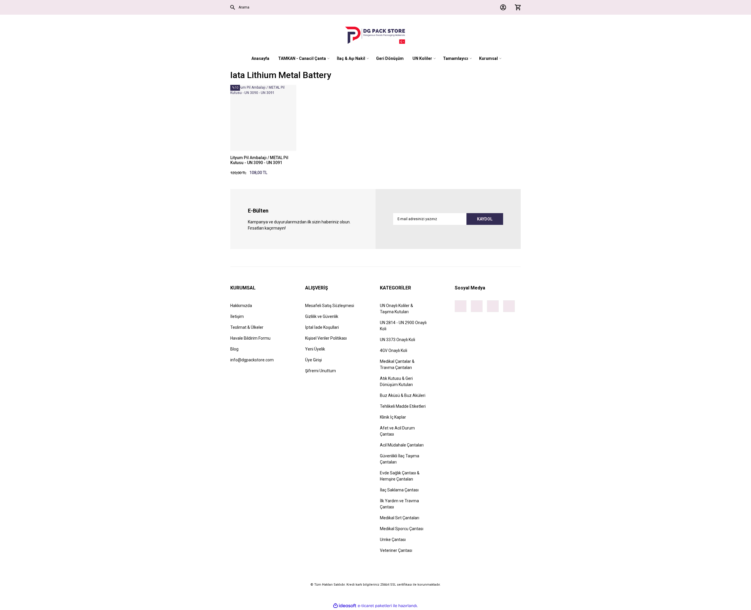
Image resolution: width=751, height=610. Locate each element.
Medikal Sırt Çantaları (399, 517)
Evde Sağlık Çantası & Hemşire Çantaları (400, 476)
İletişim (237, 316)
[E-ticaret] (375, 605)
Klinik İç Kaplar (393, 417)
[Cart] (516, 7)
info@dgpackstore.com (252, 360)
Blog (234, 349)
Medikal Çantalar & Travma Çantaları (397, 364)
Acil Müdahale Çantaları (402, 445)
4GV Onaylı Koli (393, 350)
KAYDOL (485, 219)
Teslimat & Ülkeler (246, 327)
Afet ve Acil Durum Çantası (397, 431)
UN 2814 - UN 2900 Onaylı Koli (403, 325)
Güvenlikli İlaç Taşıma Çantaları (399, 459)
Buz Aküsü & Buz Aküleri (402, 395)
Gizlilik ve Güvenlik (321, 316)
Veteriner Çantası (396, 550)
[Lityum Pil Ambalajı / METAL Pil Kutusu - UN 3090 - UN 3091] (263, 118)
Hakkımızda (241, 305)
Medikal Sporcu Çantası (401, 528)
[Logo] (375, 35)
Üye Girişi (313, 360)
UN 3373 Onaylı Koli (397, 339)
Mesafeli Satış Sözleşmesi (329, 305)
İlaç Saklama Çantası (399, 490)
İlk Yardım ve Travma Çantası (399, 503)
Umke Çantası (393, 539)
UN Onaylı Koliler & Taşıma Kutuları (396, 308)
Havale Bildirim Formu (250, 338)
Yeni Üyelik (315, 349)
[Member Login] (501, 7)
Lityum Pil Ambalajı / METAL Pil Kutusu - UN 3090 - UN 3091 (259, 160)
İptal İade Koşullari (322, 327)
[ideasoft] (344, 606)
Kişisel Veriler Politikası (326, 338)
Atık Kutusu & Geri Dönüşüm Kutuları (396, 381)
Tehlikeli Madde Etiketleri (403, 406)
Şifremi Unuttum (320, 370)
